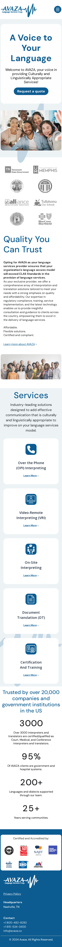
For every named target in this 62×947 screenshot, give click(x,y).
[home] (27, 9)
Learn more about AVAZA (19, 344)
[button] (57, 9)
